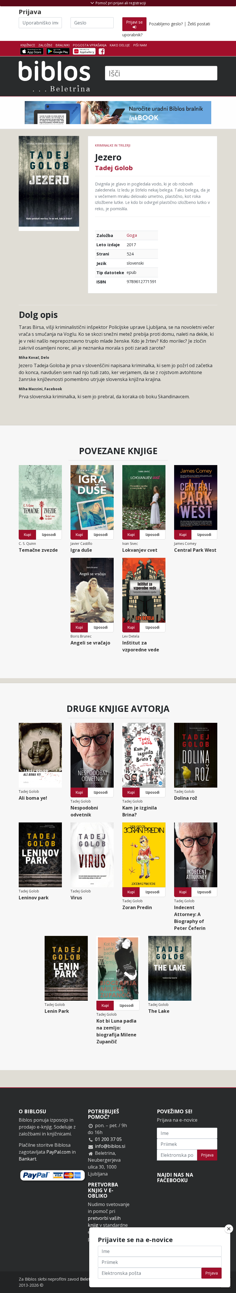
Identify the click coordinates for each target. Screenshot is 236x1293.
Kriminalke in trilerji (112, 145)
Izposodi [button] (49, 534)
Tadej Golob (114, 167)
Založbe (45, 45)
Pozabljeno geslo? (166, 23)
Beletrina (88, 1279)
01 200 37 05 (108, 1139)
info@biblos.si (110, 1146)
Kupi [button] (27, 534)
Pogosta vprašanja (89, 45)
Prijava (207, 1155)
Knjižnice (27, 45)
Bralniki (63, 45)
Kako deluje (120, 45)
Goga (132, 235)
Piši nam (140, 45)
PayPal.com (58, 1152)
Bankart (27, 1159)
